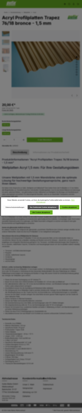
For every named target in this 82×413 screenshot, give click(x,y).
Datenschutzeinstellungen (15, 207)
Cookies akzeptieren (69, 207)
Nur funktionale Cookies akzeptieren (43, 207)
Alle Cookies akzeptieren (41, 212)
